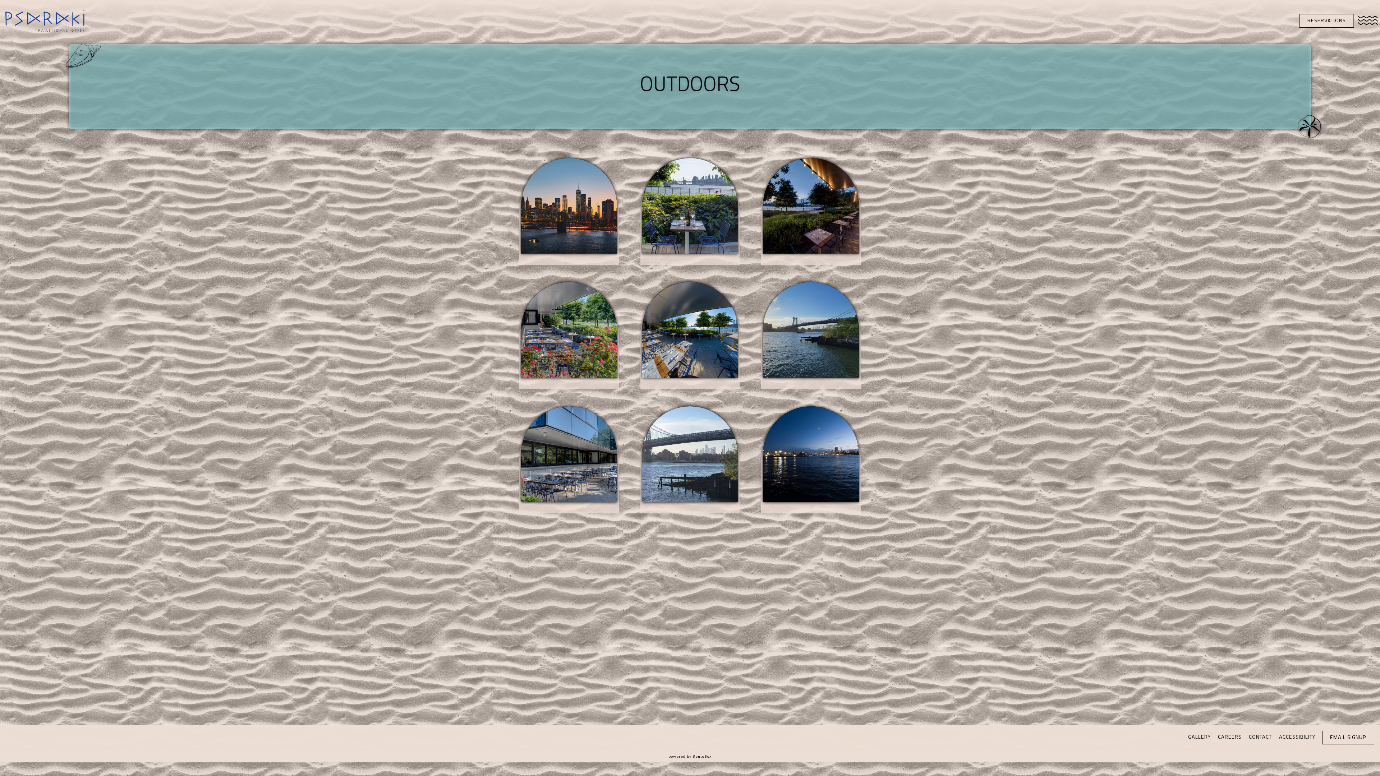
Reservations (1326, 20)
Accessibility (1297, 737)
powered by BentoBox (690, 756)
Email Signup (1348, 737)
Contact (1260, 737)
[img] (569, 211)
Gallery (1199, 737)
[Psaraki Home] (44, 20)
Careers (1230, 737)
